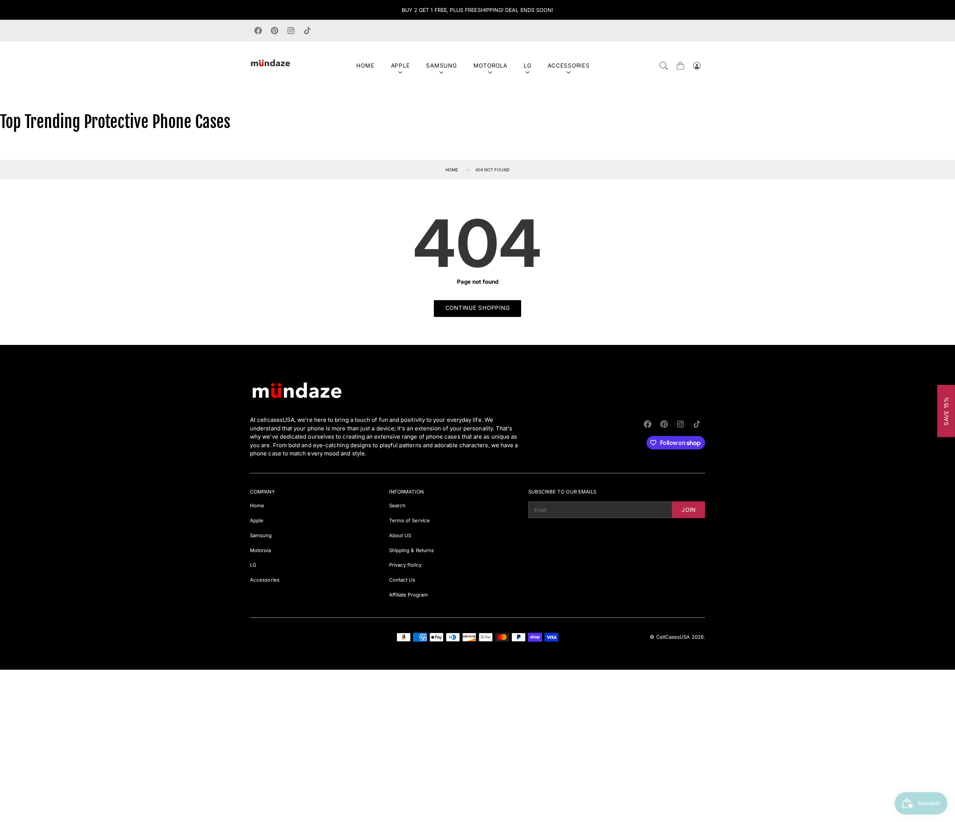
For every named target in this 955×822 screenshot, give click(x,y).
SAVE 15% (946, 411)
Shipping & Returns (411, 550)
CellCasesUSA (673, 637)
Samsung (441, 65)
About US (400, 535)
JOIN (689, 509)
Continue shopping (477, 307)
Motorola (490, 65)
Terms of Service (409, 520)
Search (397, 505)
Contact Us (402, 580)
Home (365, 65)
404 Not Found (492, 169)
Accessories (568, 65)
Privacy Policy (405, 565)
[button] (663, 65)
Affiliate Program (408, 595)
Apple (400, 65)
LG (528, 65)
